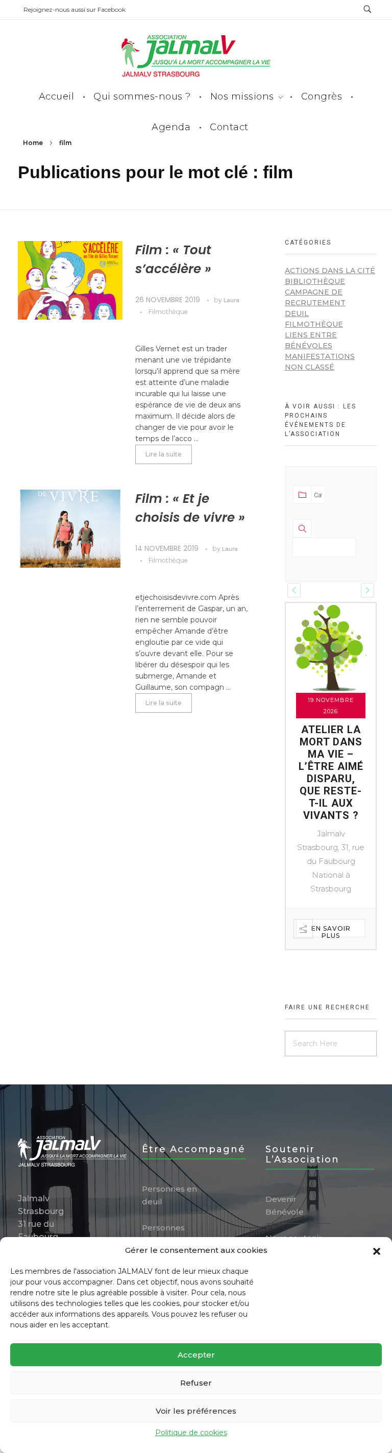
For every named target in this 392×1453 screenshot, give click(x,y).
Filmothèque (168, 312)
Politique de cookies (191, 1432)
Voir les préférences (196, 1411)
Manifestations (320, 356)
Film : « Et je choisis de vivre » (190, 508)
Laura (231, 300)
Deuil (297, 313)
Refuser (196, 1383)
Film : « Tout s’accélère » (173, 259)
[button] (377, 1250)
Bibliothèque (315, 281)
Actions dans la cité (330, 270)
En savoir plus (331, 980)
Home (33, 143)
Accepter (196, 1355)
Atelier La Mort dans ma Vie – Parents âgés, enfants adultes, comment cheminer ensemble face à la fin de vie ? (331, 796)
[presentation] (294, 590)
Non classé (309, 367)
